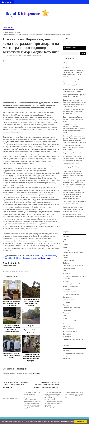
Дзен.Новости (49, 255)
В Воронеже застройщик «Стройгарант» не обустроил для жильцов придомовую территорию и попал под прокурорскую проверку (73, 194)
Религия (66, 313)
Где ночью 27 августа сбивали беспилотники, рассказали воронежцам (73, 112)
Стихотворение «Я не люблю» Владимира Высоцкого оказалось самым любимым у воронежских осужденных (46, 385)
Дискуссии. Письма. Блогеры (73, 265)
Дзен (5, 258)
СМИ (64, 315)
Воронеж (12, 271)
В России (17, 32)
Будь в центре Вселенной (72, 153)
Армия (65, 244)
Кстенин (21, 271)
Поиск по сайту (70, 48)
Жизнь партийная (69, 268)
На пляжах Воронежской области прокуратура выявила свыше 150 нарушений (73, 166)
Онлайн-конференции (71, 294)
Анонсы (65, 242)
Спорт (65, 318)
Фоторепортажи (68, 329)
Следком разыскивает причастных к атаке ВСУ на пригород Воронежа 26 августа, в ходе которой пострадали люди (74, 129)
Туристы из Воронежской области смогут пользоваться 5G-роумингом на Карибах (73, 158)
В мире (65, 255)
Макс (38, 255)
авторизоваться (35, 373)
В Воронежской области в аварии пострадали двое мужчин (12, 355)
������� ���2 (11, 263)
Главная (11, 32)
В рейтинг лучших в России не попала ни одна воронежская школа (73, 119)
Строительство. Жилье (71, 321)
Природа (66, 305)
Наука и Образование (70, 286)
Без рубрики (67, 250)
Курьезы (66, 281)
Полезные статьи (69, 300)
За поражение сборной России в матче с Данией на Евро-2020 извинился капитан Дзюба (15, 385)
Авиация (66, 236)
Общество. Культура (70, 292)
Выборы (66, 263)
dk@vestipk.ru (52, 407)
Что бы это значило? (70, 331)
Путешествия (67, 310)
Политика (66, 302)
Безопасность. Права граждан (73, 252)
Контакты (6, 2)
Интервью (66, 273)
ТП (64, 323)
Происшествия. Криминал (72, 308)
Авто (64, 239)
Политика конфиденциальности (74, 353)
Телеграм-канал (31, 258)
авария (6, 271)
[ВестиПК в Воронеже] (28, 21)
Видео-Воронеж (68, 260)
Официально (67, 297)
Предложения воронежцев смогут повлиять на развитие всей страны (73, 147)
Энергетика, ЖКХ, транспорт (73, 339)
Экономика (67, 334)
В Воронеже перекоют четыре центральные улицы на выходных (73, 65)
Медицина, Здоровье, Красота (74, 284)
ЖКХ (17, 271)
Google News (15, 258)
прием (27, 271)
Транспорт (66, 326)
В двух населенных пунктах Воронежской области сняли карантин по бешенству (73, 209)
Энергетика (67, 336)
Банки (65, 247)
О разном (66, 289)
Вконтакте (45, 258)
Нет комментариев (35, 55)
